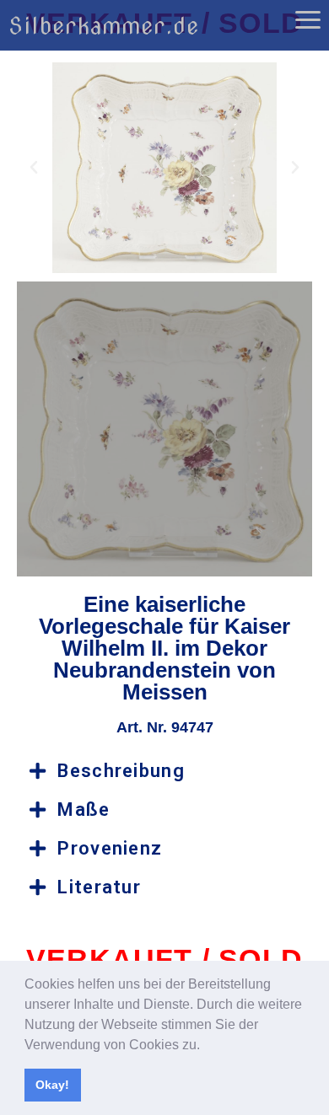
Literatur (99, 887)
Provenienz (109, 848)
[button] (205, 1045)
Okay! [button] (52, 1084)
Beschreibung (121, 770)
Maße (83, 809)
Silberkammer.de (103, 26)
